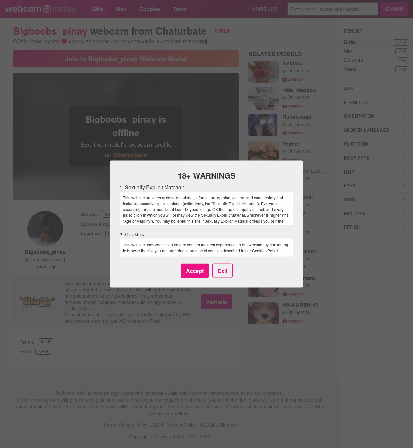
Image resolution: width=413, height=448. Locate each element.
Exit (222, 270)
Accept (195, 270)
